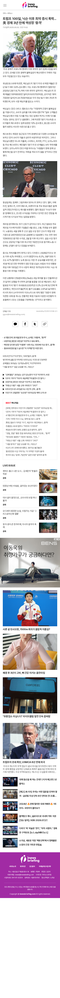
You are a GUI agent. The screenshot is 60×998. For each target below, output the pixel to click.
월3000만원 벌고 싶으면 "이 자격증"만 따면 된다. (23, 348)
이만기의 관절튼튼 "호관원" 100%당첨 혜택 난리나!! (25, 393)
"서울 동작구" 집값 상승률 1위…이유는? (18, 367)
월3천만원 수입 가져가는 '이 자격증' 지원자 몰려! (25, 451)
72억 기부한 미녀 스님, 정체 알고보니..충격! (23, 419)
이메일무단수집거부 (45, 866)
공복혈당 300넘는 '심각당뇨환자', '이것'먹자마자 (22, 363)
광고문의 (32, 866)
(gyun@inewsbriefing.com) (14, 314)
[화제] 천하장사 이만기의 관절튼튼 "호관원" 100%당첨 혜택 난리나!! (30, 408)
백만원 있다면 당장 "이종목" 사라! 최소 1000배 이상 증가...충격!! (29, 345)
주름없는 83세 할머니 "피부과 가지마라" (22, 426)
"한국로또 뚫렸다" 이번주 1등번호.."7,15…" (22, 437)
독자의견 (22, 866)
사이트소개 (12, 866)
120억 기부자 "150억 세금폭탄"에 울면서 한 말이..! (25, 378)
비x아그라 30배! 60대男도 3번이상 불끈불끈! (24, 448)
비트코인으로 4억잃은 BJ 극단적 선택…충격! (22, 389)
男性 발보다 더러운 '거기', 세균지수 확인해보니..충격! (27, 422)
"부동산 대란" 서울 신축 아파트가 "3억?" (21, 385)
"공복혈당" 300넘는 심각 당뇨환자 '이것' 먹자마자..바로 (27, 375)
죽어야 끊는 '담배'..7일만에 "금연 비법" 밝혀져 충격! (26, 455)
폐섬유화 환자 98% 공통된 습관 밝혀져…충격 (24, 430)
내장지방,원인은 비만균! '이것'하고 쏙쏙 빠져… (22, 341)
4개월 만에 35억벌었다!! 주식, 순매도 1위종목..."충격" (25, 337)
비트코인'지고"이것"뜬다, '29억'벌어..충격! (19, 356)
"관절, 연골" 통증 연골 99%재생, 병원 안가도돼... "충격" (28, 433)
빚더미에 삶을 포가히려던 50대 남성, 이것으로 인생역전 (25, 360)
